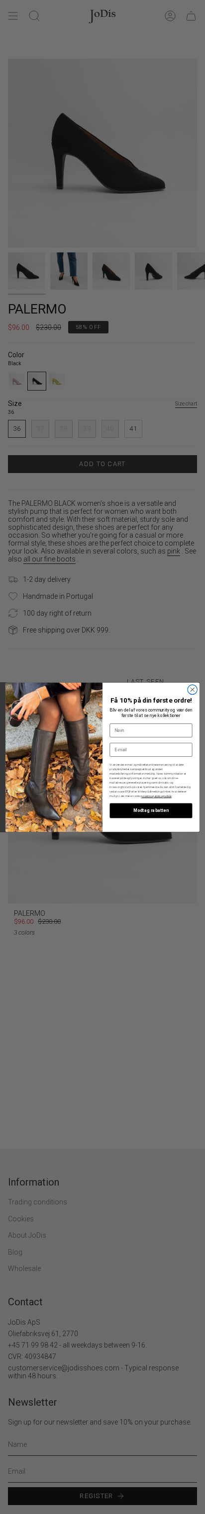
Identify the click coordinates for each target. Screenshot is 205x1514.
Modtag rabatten (151, 810)
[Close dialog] (192, 689)
